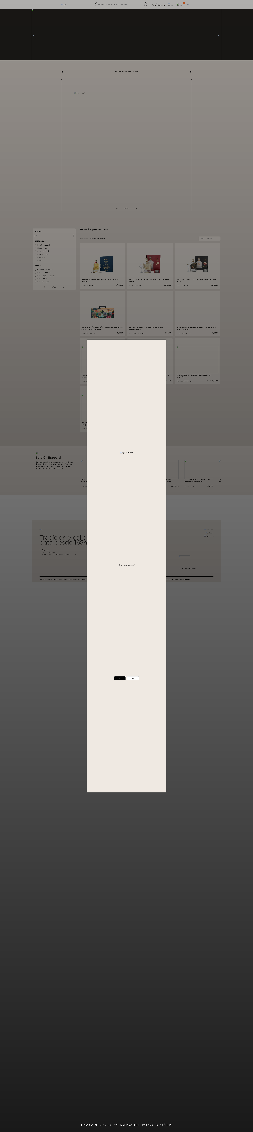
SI (120, 678)
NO (133, 678)
